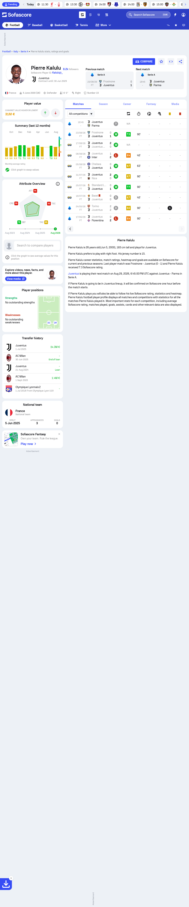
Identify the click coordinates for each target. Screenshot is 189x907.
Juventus (73, 273)
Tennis (84, 25)
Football (15, 25)
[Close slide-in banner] (11, 878)
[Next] (185, 4)
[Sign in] (183, 14)
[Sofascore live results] (16, 15)
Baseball (37, 25)
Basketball (61, 25)
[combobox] (80, 114)
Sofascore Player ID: (47, 72)
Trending (12, 4)
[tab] (78, 104)
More (101, 25)
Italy (15, 51)
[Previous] (24, 4)
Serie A (24, 51)
